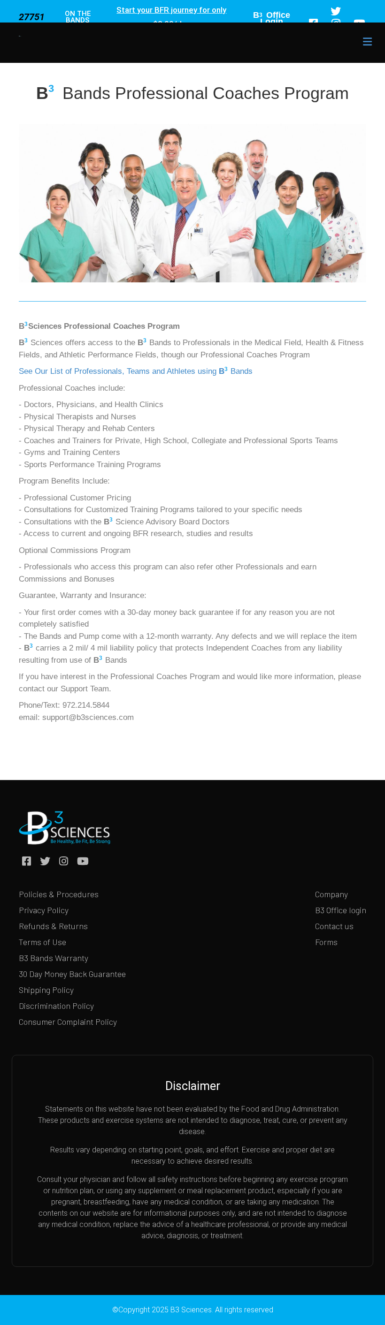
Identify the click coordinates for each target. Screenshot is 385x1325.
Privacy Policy (44, 910)
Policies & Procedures (59, 894)
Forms (326, 942)
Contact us (334, 926)
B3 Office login (340, 910)
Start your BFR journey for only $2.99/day (171, 17)
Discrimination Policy (56, 1005)
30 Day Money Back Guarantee (72, 974)
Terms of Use (42, 942)
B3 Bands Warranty (53, 958)
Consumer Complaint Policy (68, 1021)
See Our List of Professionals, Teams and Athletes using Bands (136, 371)
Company (331, 894)
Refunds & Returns (53, 926)
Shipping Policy (46, 989)
